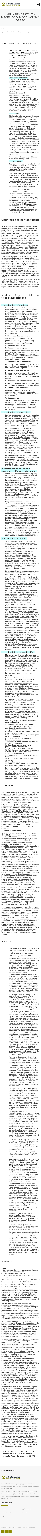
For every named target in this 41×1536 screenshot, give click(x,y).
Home (3, 28)
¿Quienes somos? (26, 1509)
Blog (4, 1517)
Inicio (4, 1509)
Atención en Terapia (8, 1513)
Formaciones (25, 1513)
